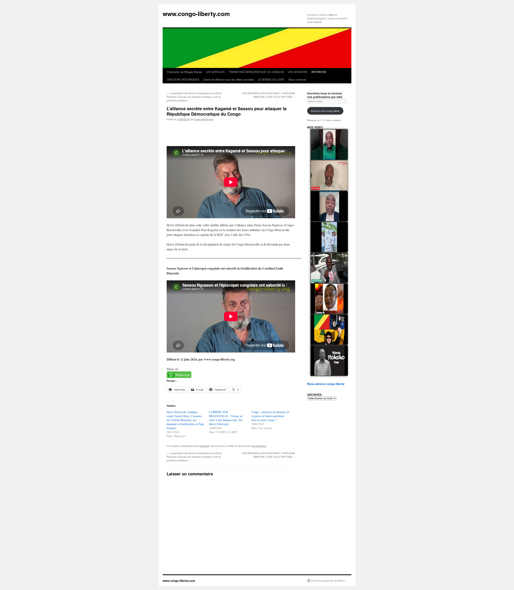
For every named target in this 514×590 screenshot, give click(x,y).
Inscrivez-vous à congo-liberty (325, 110)
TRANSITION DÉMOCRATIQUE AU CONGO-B (256, 72)
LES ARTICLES (215, 72)
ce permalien (259, 446)
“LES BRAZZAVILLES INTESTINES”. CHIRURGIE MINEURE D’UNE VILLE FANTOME (268, 94)
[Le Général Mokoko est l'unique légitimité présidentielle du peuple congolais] (329, 361)
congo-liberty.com (203, 119)
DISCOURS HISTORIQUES (183, 79)
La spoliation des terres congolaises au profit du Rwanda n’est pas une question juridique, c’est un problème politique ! (194, 96)
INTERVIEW (318, 72)
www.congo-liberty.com (196, 13)
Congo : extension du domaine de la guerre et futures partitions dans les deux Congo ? (270, 416)
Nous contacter (297, 79)
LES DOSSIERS (297, 72)
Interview (204, 446)
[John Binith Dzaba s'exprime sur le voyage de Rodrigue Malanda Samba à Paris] (329, 268)
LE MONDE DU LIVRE (271, 79)
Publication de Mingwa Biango (184, 72)
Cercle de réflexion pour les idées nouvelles (228, 79)
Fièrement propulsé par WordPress (328, 580)
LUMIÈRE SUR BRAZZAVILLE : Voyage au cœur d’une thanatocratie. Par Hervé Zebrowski (226, 418)
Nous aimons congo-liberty (326, 384)
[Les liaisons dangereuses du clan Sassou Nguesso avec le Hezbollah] (329, 330)
